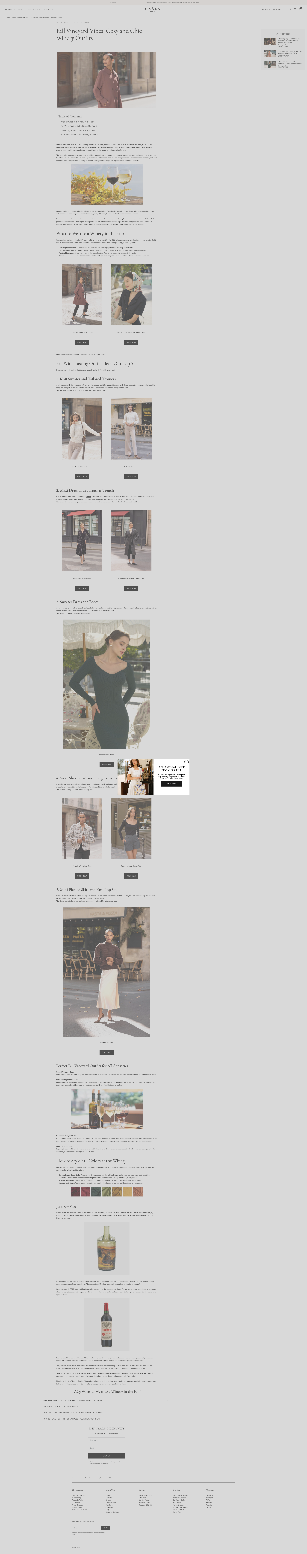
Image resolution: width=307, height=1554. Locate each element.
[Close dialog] (186, 762)
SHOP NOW (171, 783)
